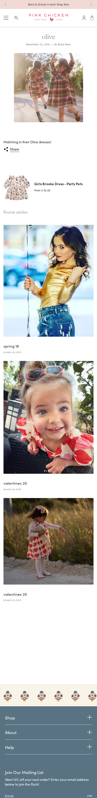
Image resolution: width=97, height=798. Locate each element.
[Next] (91, 4)
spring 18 (11, 346)
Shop (10, 718)
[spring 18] (48, 281)
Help (9, 747)
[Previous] (5, 4)
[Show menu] (6, 18)
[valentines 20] (48, 417)
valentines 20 (15, 483)
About (10, 732)
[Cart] (92, 18)
